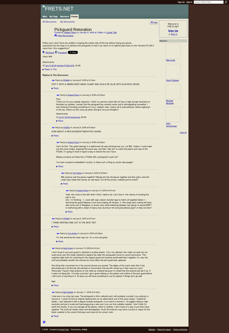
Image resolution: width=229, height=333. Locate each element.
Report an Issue (164, 329)
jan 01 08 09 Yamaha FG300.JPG (59, 65)
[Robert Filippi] (47, 36)
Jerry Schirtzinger (171, 124)
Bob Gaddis (68, 292)
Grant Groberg (172, 80)
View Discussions (65, 35)
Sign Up (181, 2)
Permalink (53, 80)
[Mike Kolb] (173, 51)
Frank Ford (64, 329)
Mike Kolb (170, 60)
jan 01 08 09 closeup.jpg (69, 117)
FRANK (66, 80)
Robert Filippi (70, 32)
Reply (55, 88)
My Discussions (67, 21)
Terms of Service (180, 329)
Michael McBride (170, 102)
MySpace (50, 52)
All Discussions (50, 21)
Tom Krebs (77, 173)
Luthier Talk (111, 32)
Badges (152, 329)
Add (155, 22)
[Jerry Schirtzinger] (173, 114)
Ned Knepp (68, 248)
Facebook (62, 52)
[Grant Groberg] (173, 71)
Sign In (189, 2)
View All (183, 132)
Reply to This (50, 69)
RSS (44, 322)
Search (226, 2)
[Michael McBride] (173, 91)
